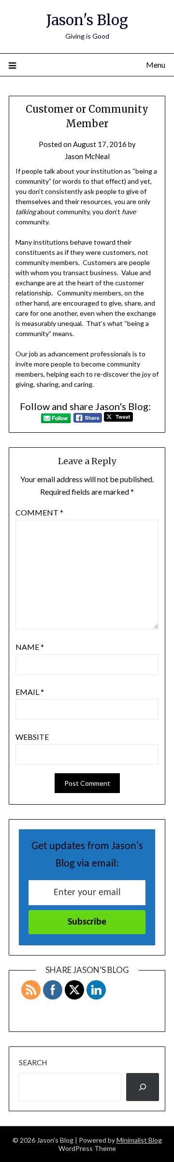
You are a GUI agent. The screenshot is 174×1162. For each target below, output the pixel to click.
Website (32, 736)
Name (29, 646)
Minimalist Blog (139, 1140)
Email (29, 691)
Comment (39, 512)
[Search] (142, 1087)
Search (33, 1062)
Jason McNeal (87, 156)
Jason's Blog (87, 20)
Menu (155, 64)
